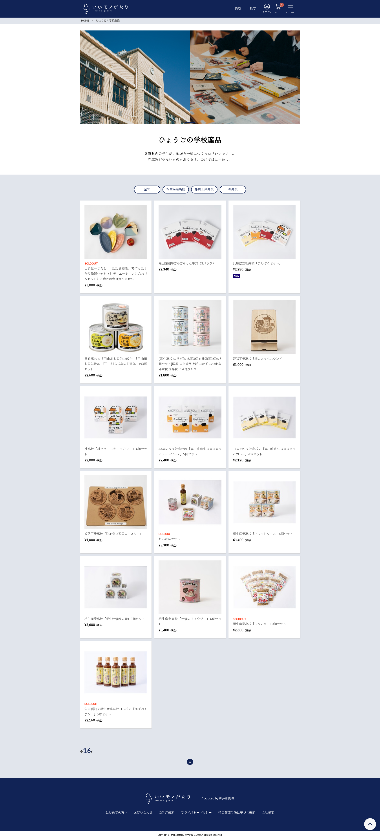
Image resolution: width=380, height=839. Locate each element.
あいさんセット (169, 539)
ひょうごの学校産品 (108, 21)
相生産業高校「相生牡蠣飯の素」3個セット (114, 619)
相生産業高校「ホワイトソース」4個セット (263, 534)
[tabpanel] (190, 77)
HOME (85, 21)
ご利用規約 (166, 812)
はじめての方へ (116, 812)
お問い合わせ (143, 812)
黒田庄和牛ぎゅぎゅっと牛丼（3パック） (187, 263)
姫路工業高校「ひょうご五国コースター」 (113, 534)
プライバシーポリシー (196, 812)
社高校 (233, 189)
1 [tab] (190, 122)
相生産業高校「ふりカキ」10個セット (259, 624)
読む (237, 8)
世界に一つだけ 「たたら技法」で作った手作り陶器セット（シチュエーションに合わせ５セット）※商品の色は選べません (115, 273)
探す (253, 8)
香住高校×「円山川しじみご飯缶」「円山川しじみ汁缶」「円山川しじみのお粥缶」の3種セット (115, 364)
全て (147, 189)
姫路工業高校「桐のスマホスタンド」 (259, 359)
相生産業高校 (175, 189)
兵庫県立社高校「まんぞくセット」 (257, 263)
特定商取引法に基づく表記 (236, 812)
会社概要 (268, 812)
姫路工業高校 (204, 189)
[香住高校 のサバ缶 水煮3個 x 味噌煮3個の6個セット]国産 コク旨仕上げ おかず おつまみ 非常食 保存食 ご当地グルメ (190, 364)
